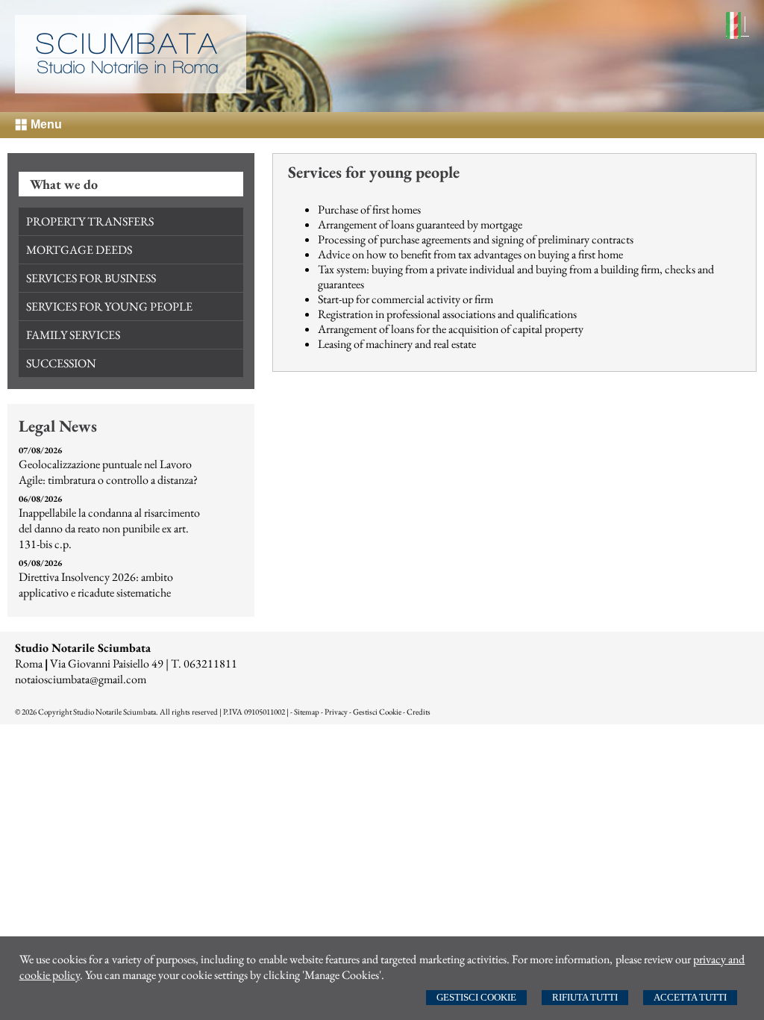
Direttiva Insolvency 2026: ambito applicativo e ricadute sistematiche (96, 584)
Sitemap (306, 711)
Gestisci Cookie (476, 997)
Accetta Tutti (690, 997)
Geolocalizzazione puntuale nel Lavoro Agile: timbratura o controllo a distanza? (108, 472)
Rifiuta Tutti (585, 997)
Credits (418, 711)
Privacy (336, 711)
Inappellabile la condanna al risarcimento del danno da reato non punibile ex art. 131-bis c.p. (109, 528)
